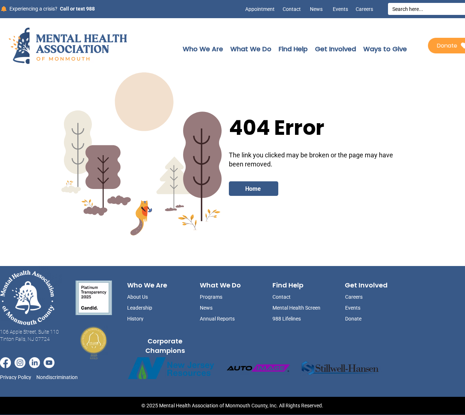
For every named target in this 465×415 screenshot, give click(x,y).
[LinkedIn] (34, 362)
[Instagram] (20, 362)
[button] (203, 49)
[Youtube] (49, 362)
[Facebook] (5, 362)
